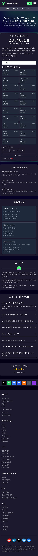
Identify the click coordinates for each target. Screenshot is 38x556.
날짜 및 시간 (15, 150)
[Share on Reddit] (24, 383)
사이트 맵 (5, 527)
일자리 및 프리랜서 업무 (9, 498)
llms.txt (4, 529)
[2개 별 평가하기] (16, 369)
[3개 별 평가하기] (19, 369)
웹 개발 (4, 433)
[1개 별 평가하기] (14, 369)
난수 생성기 (5, 465)
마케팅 (4, 430)
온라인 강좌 (5, 492)
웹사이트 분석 (6, 415)
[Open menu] (34, 3)
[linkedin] (14, 540)
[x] (19, 540)
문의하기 (4, 510)
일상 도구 (5, 150)
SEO (3, 424)
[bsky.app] (29, 540)
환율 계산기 (5, 451)
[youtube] (9, 540)
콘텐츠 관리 (5, 438)
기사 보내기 (5, 518)
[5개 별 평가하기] (24, 369)
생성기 (4, 407)
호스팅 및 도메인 (7, 495)
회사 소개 (5, 507)
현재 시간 (5, 453)
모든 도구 (5, 483)
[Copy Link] (34, 383)
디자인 (4, 427)
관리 (23, 150)
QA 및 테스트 (6, 436)
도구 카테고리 (6, 480)
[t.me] (24, 540)
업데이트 (4, 521)
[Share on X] (4, 383)
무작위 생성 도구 (7, 409)
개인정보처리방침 (7, 513)
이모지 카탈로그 (7, 459)
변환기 (4, 404)
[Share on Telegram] (14, 383)
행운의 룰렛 (5, 467)
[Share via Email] (29, 383)
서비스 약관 (5, 515)
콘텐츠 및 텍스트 (7, 401)
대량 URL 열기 (6, 462)
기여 (3, 524)
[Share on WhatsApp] (9, 383)
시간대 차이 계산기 (8, 456)
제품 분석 (5, 441)
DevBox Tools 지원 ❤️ (7, 158)
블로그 (4, 477)
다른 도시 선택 (6, 59)
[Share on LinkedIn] (19, 383)
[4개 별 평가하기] (21, 369)
